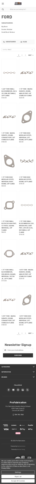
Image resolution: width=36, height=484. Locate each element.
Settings (18, 472)
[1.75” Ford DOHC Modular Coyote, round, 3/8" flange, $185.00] (27, 161)
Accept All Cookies (18, 481)
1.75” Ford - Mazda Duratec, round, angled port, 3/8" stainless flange (25, 92)
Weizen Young (21, 449)
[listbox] (20, 49)
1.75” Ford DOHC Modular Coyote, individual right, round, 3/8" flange (8, 180)
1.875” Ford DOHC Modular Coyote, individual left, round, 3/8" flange (25, 319)
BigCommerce (21, 446)
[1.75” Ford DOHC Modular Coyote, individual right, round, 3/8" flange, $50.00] (9, 161)
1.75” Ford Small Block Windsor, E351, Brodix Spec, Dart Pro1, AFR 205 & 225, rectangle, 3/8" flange (26, 226)
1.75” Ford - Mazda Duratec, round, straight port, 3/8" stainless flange (8, 136)
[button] (9, 42)
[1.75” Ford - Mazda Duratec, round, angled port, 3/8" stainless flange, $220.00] (27, 72)
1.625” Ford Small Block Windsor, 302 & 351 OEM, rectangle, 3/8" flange (9, 92)
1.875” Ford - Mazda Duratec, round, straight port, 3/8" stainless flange (9, 319)
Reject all (18, 476)
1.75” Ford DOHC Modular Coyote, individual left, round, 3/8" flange (25, 136)
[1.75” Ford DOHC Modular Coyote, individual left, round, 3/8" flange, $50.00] (27, 117)
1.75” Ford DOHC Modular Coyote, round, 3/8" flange (25, 179)
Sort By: (5, 49)
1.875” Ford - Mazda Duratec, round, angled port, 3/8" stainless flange (26, 273)
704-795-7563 (19, 414)
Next (30, 55)
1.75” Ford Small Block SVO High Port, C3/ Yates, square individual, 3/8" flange (9, 225)
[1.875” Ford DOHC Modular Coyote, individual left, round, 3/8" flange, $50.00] (27, 300)
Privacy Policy (5, 468)
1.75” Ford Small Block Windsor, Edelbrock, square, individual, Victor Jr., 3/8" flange (9, 274)
